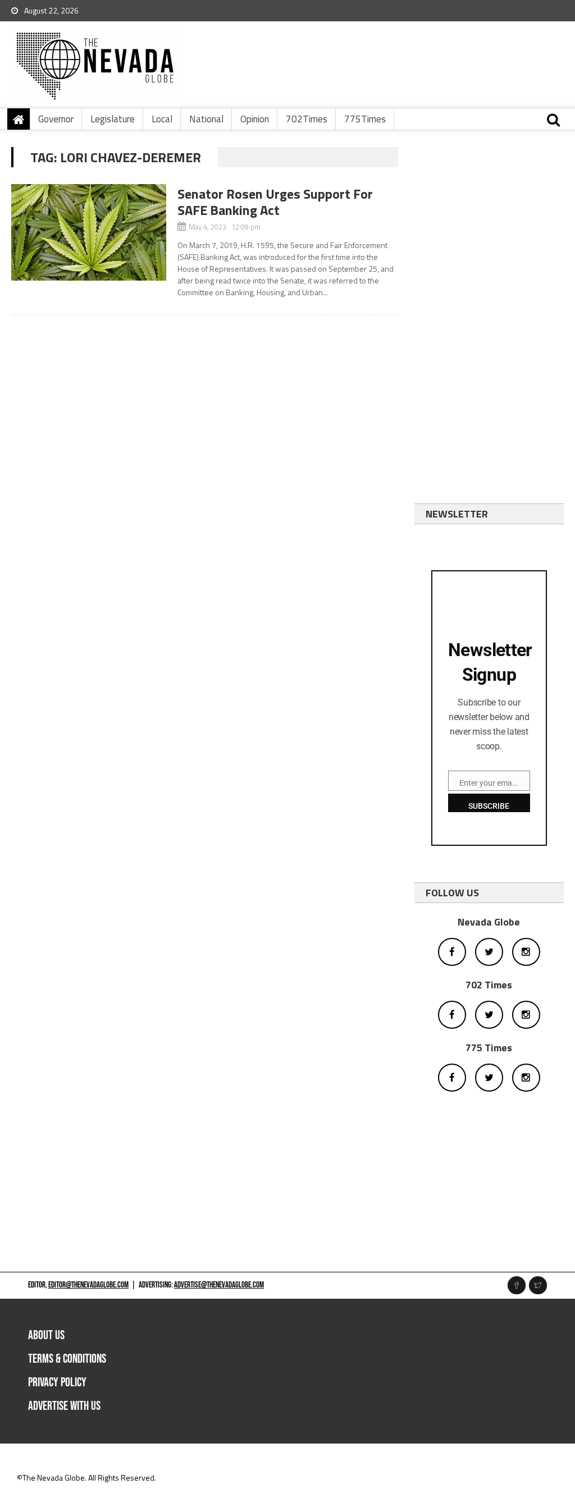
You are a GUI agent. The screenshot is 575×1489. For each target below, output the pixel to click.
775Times (365, 119)
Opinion (254, 119)
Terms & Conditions (67, 1359)
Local (162, 119)
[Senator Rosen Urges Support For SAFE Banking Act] (88, 232)
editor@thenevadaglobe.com (88, 1285)
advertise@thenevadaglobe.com (219, 1285)
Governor (56, 119)
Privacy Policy (57, 1382)
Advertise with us (64, 1406)
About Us (46, 1335)
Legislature (112, 119)
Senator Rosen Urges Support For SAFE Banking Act (275, 202)
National (206, 119)
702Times (306, 119)
